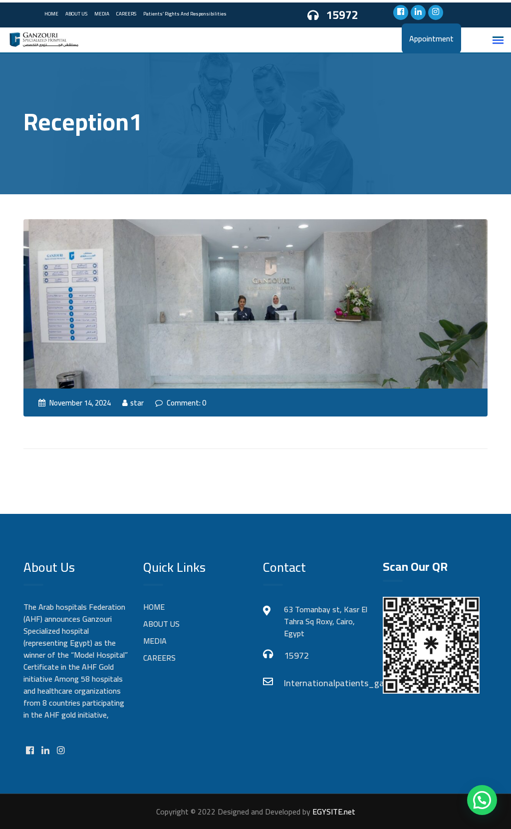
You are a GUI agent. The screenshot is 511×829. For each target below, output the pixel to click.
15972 (342, 15)
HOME (51, 13)
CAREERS (126, 13)
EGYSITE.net (332, 811)
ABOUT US (76, 13)
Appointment (431, 38)
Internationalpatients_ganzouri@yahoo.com (325, 683)
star (137, 403)
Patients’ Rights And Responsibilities (185, 13)
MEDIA (101, 13)
